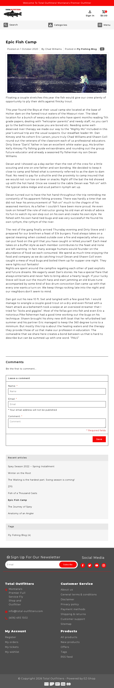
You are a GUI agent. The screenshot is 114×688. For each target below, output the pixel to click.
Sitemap (66, 624)
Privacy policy (70, 604)
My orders (11, 642)
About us (67, 589)
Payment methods (73, 609)
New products (70, 642)
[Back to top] (105, 679)
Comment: (15, 416)
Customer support (73, 619)
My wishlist (12, 652)
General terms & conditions (79, 594)
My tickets (12, 647)
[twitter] (89, 565)
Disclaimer (67, 599)
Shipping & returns (73, 614)
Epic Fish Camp (21, 42)
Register (10, 637)
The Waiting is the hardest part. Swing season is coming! (41, 479)
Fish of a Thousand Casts (22, 493)
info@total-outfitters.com (26, 611)
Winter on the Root (19, 473)
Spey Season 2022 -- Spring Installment (31, 466)
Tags (64, 652)
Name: (13, 386)
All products (69, 637)
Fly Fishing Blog (87, 49)
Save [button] (99, 439)
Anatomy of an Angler (21, 513)
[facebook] (82, 565)
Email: (12, 399)
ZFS (10, 486)
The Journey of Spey (20, 506)
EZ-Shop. (90, 678)
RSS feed (67, 656)
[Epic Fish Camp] (57, 73)
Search (14, 24)
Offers (65, 647)
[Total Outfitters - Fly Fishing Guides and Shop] (13, 13)
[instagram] (103, 565)
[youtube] (96, 565)
